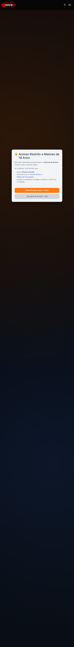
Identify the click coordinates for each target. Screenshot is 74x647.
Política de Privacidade (25, 177)
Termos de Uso (35, 174)
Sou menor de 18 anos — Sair (37, 196)
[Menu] (70, 5)
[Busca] (65, 5)
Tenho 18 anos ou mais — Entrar (37, 190)
